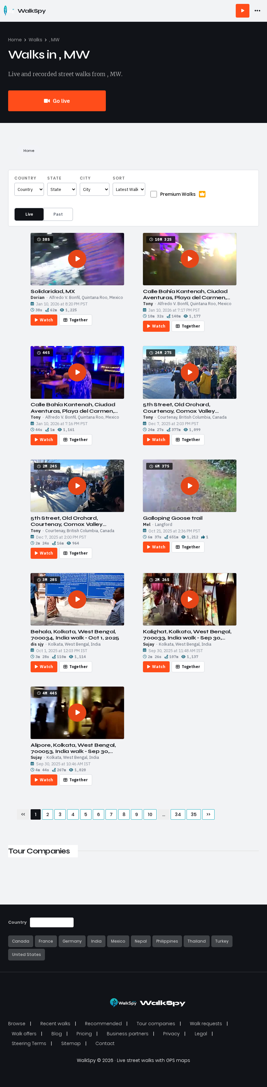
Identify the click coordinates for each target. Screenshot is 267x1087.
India (96, 941)
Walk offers (24, 1033)
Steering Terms (29, 1043)
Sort (119, 178)
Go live (60, 101)
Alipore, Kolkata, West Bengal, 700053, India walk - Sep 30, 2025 (73, 748)
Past (58, 214)
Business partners (127, 1033)
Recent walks (55, 1023)
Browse (16, 1023)
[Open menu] (257, 11)
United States (26, 954)
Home (15, 39)
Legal (201, 1033)
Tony (148, 303)
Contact (105, 1043)
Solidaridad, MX (53, 291)
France (46, 941)
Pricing (84, 1033)
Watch (46, 319)
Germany (72, 941)
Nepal (141, 941)
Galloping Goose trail (172, 518)
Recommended (103, 1023)
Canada (20, 941)
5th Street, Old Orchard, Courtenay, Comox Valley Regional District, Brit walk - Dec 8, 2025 (187, 407)
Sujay (148, 644)
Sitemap (71, 1043)
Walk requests (206, 1023)
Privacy (171, 1033)
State (54, 178)
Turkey (222, 941)
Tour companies (156, 1023)
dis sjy (37, 644)
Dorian (38, 297)
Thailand (197, 941)
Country (25, 178)
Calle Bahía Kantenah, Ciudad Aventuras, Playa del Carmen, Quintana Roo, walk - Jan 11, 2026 (189, 294)
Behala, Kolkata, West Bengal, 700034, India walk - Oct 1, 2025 (75, 634)
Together (78, 319)
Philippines (167, 941)
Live (29, 214)
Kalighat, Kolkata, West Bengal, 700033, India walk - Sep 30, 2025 (187, 634)
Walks (35, 39)
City (85, 178)
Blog (56, 1033)
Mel (146, 524)
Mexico (118, 941)
